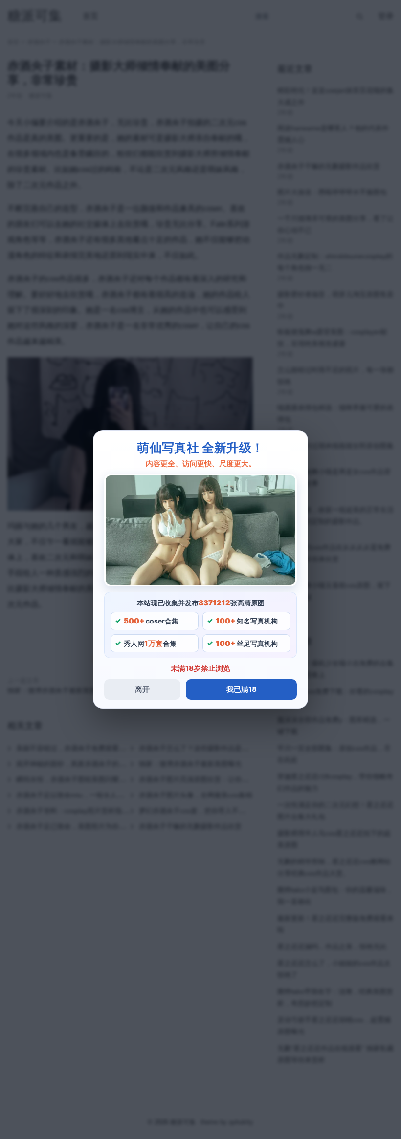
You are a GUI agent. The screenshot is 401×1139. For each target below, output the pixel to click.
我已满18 (241, 689)
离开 (142, 689)
